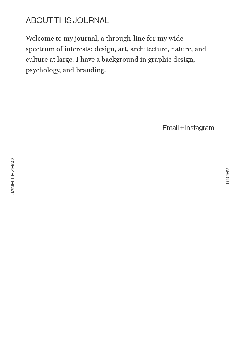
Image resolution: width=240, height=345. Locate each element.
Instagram (199, 127)
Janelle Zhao (12, 176)
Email (170, 127)
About (227, 176)
